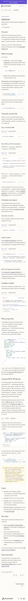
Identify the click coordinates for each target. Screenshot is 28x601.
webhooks (17, 540)
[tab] (4, 131)
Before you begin (16, 404)
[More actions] (25, 6)
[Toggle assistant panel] (22, 6)
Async (11, 2)
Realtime (15, 2)
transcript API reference (15, 372)
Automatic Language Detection (12, 272)
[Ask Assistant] (23, 71)
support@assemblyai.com (8, 564)
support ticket (5, 566)
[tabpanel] (13, 137)
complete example (19, 209)
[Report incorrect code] (19, 71)
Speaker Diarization (10, 240)
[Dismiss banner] (25, 2)
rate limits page (10, 511)
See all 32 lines (7, 311)
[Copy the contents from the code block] (21, 71)
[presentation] (14, 70)
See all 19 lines (7, 446)
